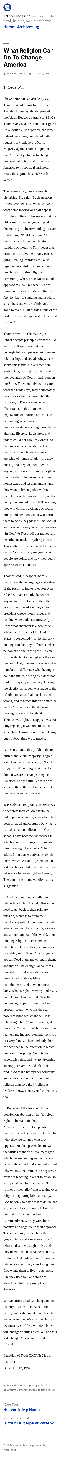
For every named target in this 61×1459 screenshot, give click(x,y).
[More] (38, 27)
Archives (25, 26)
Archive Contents (17, 1389)
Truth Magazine (17, 16)
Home (8, 26)
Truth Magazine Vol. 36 (42, 1389)
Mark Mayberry (16, 73)
